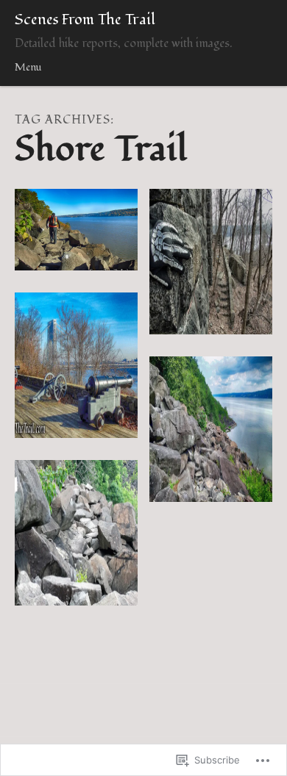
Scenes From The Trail (85, 20)
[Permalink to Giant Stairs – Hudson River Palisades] (210, 429)
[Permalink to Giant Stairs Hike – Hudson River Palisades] (76, 533)
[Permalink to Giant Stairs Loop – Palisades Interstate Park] (76, 230)
